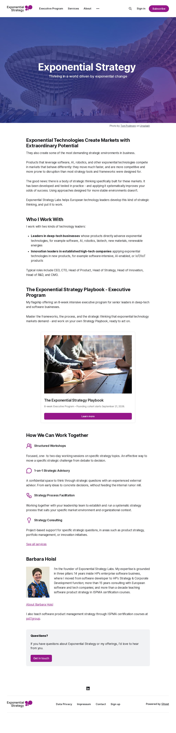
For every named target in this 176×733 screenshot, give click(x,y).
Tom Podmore (128, 125)
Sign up (115, 704)
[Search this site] (130, 8)
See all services (36, 544)
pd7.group (33, 618)
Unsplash (145, 125)
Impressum (84, 704)
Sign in (141, 8)
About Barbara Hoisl (39, 604)
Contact (101, 704)
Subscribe (158, 8)
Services (73, 8)
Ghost (165, 704)
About (87, 8)
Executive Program (51, 8)
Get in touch (41, 658)
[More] (98, 8)
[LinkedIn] (88, 688)
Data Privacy (64, 704)
